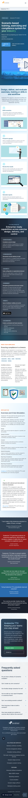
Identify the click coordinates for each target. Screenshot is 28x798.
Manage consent (8, 794)
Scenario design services (14, 759)
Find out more (14, 730)
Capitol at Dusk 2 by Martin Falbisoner (0, 500)
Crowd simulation (14, 779)
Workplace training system (14, 786)
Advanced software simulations (14, 770)
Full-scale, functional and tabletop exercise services (14, 755)
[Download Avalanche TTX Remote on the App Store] (7, 313)
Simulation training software (14, 752)
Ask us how (5, 506)
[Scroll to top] (25, 795)
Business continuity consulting (14, 745)
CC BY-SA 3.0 (0, 509)
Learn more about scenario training (18, 44)
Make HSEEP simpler (14, 773)
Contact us (3, 471)
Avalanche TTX (4, 9)
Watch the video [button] (5, 44)
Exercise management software (14, 749)
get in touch (14, 734)
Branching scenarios (14, 776)
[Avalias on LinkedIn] (3, 738)
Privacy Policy (16, 794)
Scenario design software (14, 782)
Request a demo (10, 648)
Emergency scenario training (14, 763)
